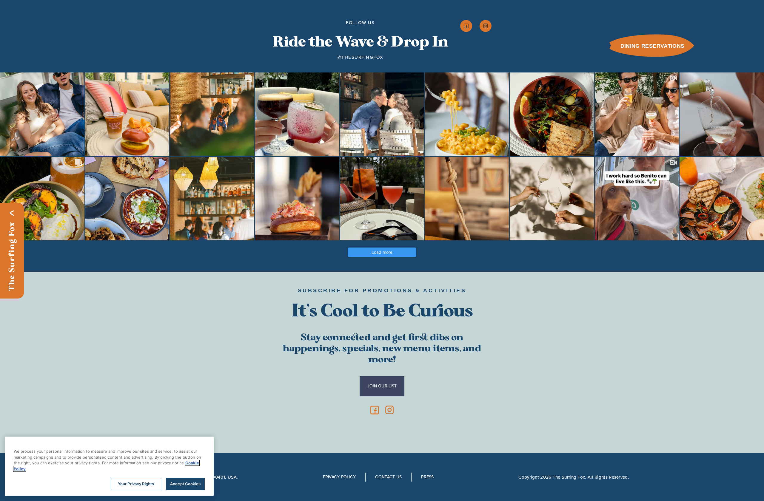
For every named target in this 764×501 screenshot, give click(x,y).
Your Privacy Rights (136, 483)
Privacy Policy (339, 477)
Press (427, 477)
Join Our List (382, 386)
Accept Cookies (185, 483)
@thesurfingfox (360, 57)
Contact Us (388, 477)
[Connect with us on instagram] (486, 26)
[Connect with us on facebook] (466, 26)
